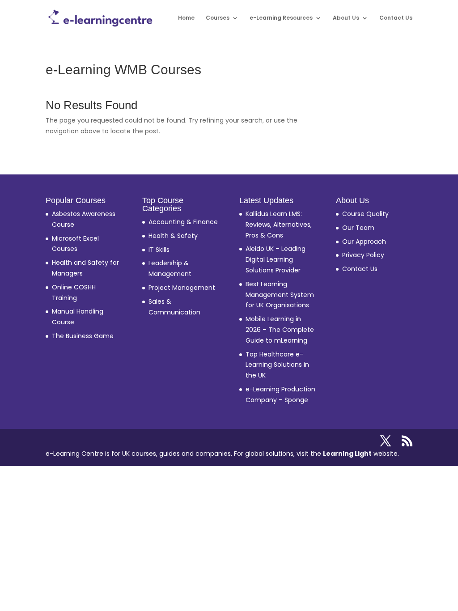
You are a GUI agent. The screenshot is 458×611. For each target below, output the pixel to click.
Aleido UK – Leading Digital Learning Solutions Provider (275, 259)
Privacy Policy (363, 254)
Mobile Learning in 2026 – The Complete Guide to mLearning (280, 329)
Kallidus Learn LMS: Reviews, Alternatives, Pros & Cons (279, 224)
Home (186, 18)
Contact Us (395, 18)
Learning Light (347, 453)
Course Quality (365, 213)
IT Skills (159, 249)
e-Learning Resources (281, 18)
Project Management (181, 287)
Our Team (358, 227)
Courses (217, 18)
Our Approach (364, 241)
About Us (346, 18)
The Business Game (83, 335)
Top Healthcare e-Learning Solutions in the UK (277, 365)
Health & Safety (173, 235)
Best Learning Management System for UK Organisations (280, 295)
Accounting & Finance (183, 221)
